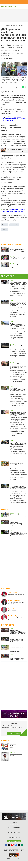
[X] (9, 845)
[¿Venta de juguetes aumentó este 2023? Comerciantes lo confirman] (5, 258)
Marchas (4, 225)
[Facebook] (6, 845)
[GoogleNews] (15, 845)
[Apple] (19, 845)
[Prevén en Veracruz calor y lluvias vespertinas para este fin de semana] (5, 351)
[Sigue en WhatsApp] (23, 87)
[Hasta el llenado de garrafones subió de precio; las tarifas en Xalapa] (5, 265)
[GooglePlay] (22, 845)
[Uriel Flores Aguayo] (4, 617)
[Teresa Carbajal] (4, 594)
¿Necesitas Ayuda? (14, 841)
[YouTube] (12, 845)
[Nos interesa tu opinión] (14, 816)
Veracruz (4, 229)
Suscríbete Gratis (14, 733)
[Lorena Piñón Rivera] (4, 602)
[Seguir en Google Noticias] (25, 87)
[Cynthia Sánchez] (4, 610)
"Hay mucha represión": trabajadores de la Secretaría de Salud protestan (14, 118)
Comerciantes (14, 225)
